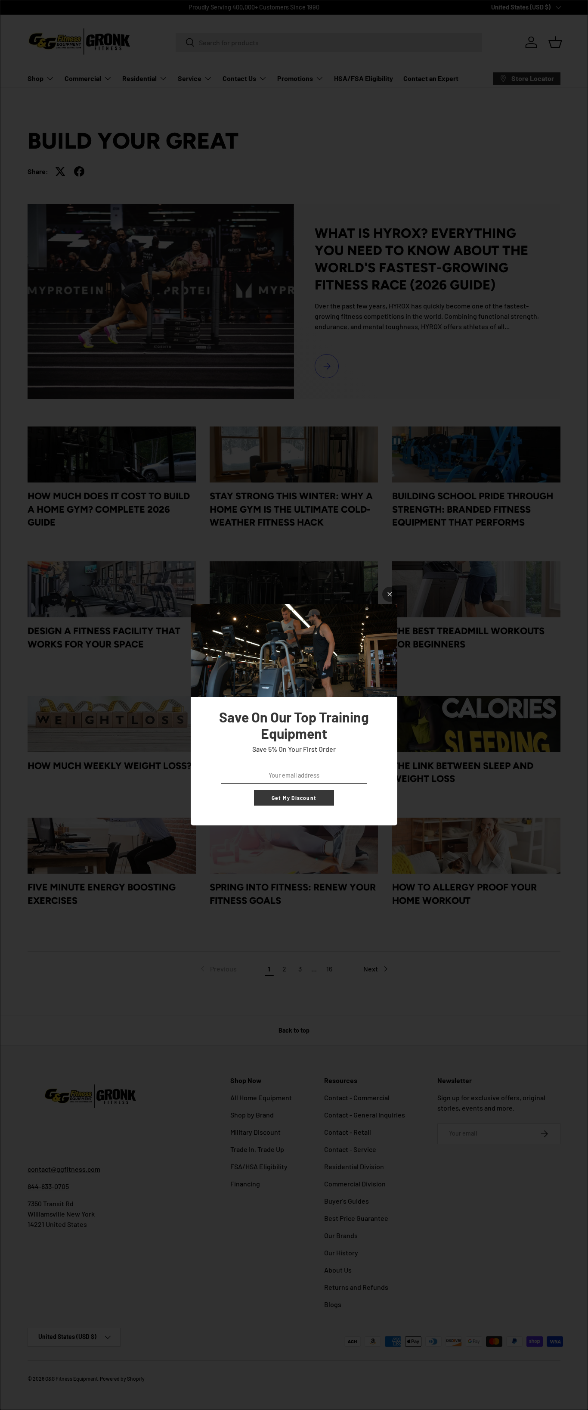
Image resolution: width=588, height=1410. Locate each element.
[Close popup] (389, 594)
